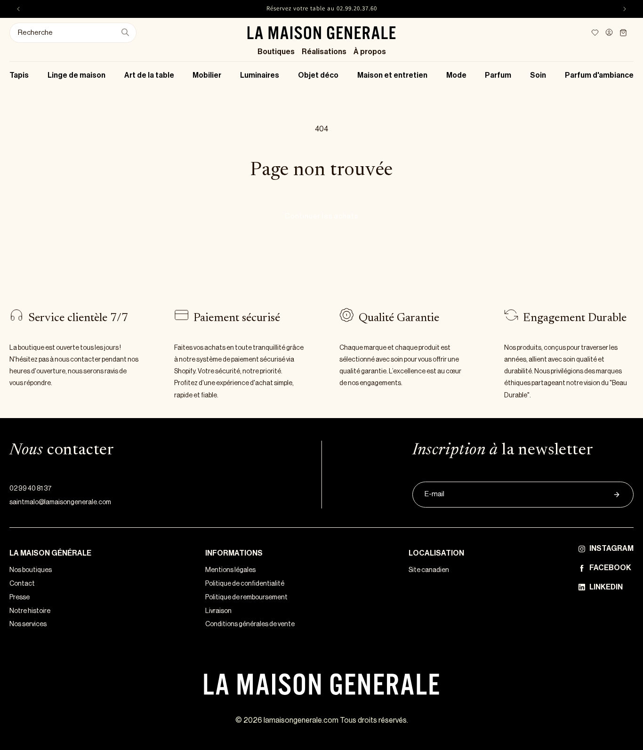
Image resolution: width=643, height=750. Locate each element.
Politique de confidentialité (244, 584)
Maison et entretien (392, 75)
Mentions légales (230, 570)
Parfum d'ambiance (599, 75)
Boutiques (276, 52)
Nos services (28, 624)
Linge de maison (76, 75)
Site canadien (429, 570)
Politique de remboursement (246, 597)
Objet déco (318, 75)
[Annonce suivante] (624, 9)
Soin (538, 75)
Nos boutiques (30, 570)
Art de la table (149, 75)
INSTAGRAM (611, 548)
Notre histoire (29, 611)
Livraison (218, 611)
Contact (22, 584)
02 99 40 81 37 (30, 488)
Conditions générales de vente (250, 624)
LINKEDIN (606, 587)
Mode (456, 75)
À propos (370, 52)
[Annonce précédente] (18, 9)
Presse (19, 597)
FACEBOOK (610, 568)
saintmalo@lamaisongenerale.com (60, 502)
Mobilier (207, 75)
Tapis (19, 75)
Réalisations (324, 52)
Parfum (498, 75)
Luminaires (259, 75)
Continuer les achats (322, 216)
